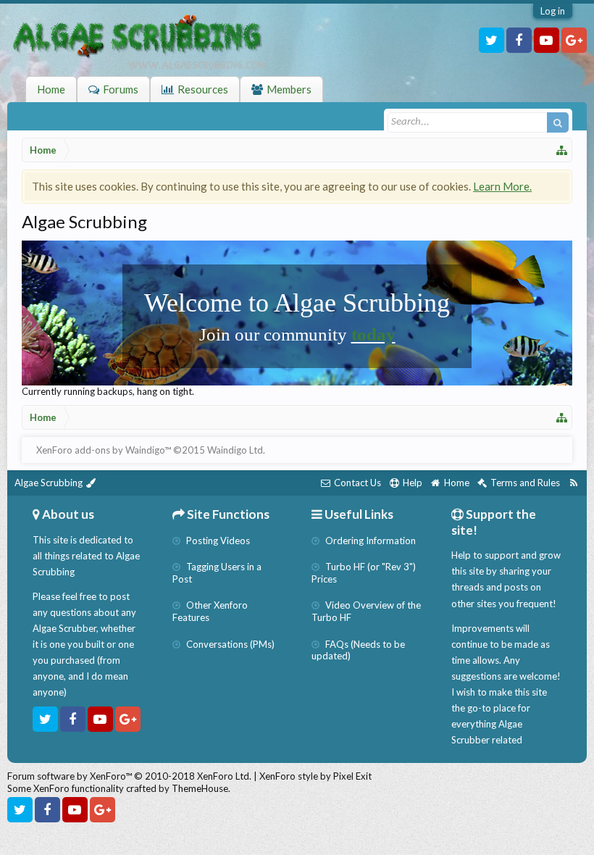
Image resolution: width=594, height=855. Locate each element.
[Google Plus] (574, 40)
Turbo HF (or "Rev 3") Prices (363, 573)
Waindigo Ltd (235, 450)
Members (289, 89)
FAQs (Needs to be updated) (358, 650)
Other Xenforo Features (210, 611)
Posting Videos (217, 540)
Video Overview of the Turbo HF (366, 611)
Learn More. (502, 186)
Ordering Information (369, 540)
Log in (552, 11)
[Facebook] (519, 40)
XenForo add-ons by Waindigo (100, 450)
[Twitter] (491, 40)
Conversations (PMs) (229, 644)
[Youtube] (546, 40)
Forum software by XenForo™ (129, 776)
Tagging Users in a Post (217, 573)
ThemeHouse (200, 788)
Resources (202, 89)
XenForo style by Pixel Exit (315, 776)
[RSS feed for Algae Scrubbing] (573, 483)
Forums (120, 89)
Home (51, 89)
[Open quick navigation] (562, 150)
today (373, 334)
